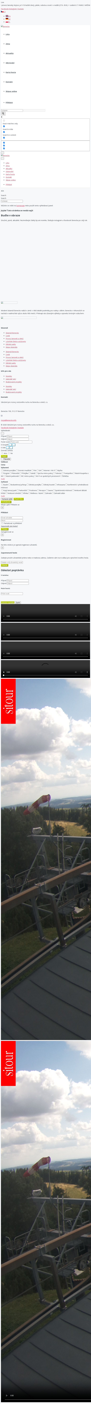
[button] (4, 479)
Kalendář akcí (11, 379)
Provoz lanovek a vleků (14, 338)
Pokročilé (6, 459)
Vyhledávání (6, 502)
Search (3, 195)
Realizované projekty (14, 382)
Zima (8, 44)
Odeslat (4, 565)
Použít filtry (19, 499)
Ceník (8, 336)
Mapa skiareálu (11, 347)
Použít (4, 456)
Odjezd (3, 439)
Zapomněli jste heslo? (9, 526)
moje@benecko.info (8, 420)
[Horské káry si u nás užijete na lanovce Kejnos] (68, 262)
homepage (20, 205)
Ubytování (10, 63)
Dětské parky (11, 344)
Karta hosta (11, 72)
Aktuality (10, 53)
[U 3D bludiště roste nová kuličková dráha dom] (68, 237)
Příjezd (3, 436)
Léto (8, 34)
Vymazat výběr (7, 499)
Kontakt (9, 82)
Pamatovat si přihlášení (12, 523)
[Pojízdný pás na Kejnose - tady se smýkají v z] (23, 262)
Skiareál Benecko (12, 333)
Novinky (9, 376)
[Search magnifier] (3, 114)
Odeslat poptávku (7, 602)
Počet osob (5, 442)
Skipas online (11, 91)
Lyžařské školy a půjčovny (16, 341)
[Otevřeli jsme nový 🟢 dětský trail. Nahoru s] (23, 287)
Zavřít (18, 603)
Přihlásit (9, 102)
